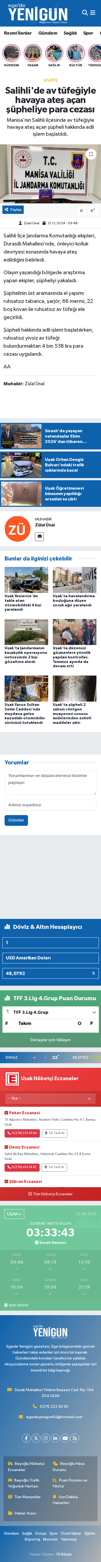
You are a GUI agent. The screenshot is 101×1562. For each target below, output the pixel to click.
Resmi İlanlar (18, 33)
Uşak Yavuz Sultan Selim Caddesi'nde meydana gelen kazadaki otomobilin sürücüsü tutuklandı (25, 714)
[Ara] (85, 13)
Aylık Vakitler (19, 1305)
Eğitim (90, 1533)
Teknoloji (68, 1539)
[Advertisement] (50, 879)
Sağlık (70, 33)
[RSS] (74, 1438)
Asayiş (51, 80)
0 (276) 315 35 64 (24, 1133)
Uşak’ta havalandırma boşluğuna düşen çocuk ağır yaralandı (74, 600)
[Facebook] (26, 1438)
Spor (88, 33)
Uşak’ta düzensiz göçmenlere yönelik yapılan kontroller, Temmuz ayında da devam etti (71, 657)
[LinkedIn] (55, 1438)
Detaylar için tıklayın (50, 1040)
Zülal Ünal (31, 223)
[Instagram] (45, 1438)
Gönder (16, 820)
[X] (36, 1438)
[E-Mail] (39, 536)
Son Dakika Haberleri (65, 1500)
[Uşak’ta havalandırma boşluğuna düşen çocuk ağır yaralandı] (74, 579)
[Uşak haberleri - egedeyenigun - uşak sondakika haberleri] (39, 13)
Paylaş (16, 210)
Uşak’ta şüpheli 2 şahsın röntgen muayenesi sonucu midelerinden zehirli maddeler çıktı (72, 714)
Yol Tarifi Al (56, 1133)
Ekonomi (50, 1539)
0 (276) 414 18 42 (24, 1167)
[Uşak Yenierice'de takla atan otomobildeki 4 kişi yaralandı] (26, 579)
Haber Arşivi (25, 1513)
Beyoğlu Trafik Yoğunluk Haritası (24, 1483)
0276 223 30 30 (54, 1407)
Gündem (47, 33)
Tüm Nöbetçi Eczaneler (53, 1194)
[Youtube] (65, 1438)
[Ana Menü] (92, 13)
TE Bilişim (64, 1554)
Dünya (40, 1533)
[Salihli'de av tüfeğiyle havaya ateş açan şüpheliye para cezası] (50, 173)
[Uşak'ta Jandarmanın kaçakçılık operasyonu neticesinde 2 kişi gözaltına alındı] (26, 631)
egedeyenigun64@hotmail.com (54, 1417)
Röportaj (32, 1539)
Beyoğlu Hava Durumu (69, 1467)
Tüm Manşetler (27, 1497)
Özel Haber (71, 1533)
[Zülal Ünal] (17, 528)
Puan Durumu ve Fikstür (70, 1483)
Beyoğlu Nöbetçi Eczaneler (26, 1467)
